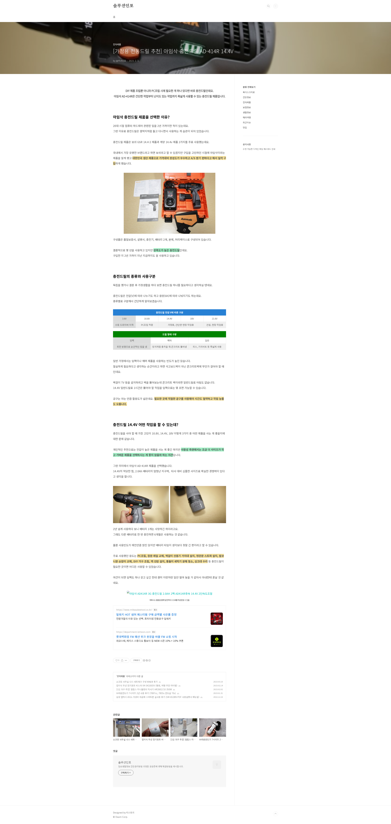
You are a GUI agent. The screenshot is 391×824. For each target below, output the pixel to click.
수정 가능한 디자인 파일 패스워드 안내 (259, 149)
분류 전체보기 (249, 87)
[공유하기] (122, 660)
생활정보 (247, 112)
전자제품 (121, 676)
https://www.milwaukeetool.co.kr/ (134, 609)
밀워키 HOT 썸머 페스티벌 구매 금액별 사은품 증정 (146, 614)
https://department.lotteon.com (133, 632)
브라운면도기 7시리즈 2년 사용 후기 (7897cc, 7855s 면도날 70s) (146, 693)
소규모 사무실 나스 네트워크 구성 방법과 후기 (137, 681)
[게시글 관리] (126, 660)
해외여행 (247, 117)
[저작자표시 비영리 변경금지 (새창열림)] (147, 660)
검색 (268, 6)
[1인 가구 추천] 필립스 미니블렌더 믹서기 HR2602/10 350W (144, 689)
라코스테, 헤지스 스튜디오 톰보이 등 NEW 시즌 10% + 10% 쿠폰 (149, 640)
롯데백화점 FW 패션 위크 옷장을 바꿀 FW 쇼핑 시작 (146, 636)
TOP (275, 813)
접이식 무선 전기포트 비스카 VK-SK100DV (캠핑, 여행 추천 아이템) (146, 685)
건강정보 (247, 97)
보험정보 (247, 107)
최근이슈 (247, 122)
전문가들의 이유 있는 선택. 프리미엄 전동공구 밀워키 (143, 618)
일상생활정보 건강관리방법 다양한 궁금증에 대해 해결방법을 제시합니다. (150, 766)
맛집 (245, 127)
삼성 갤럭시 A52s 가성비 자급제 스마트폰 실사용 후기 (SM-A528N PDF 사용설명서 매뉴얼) (157, 696)
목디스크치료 (249, 92)
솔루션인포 (123, 6)
